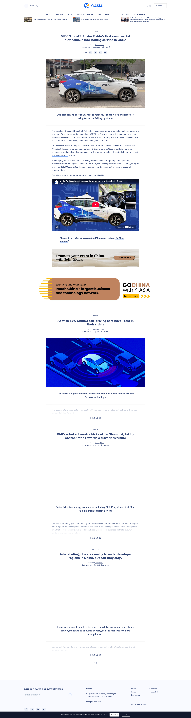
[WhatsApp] (105, 52)
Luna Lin (99, 563)
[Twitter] (95, 52)
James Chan (99, 45)
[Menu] (26, 6)
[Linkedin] (100, 52)
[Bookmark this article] (110, 47)
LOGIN (149, 6)
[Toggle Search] (38, 6)
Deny (126, 714)
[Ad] (95, 289)
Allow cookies (114, 714)
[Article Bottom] (95, 258)
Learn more (104, 714)
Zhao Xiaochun (99, 680)
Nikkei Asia (99, 329)
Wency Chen (99, 443)
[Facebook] (90, 52)
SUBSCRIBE (160, 6)
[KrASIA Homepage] (93, 6)
